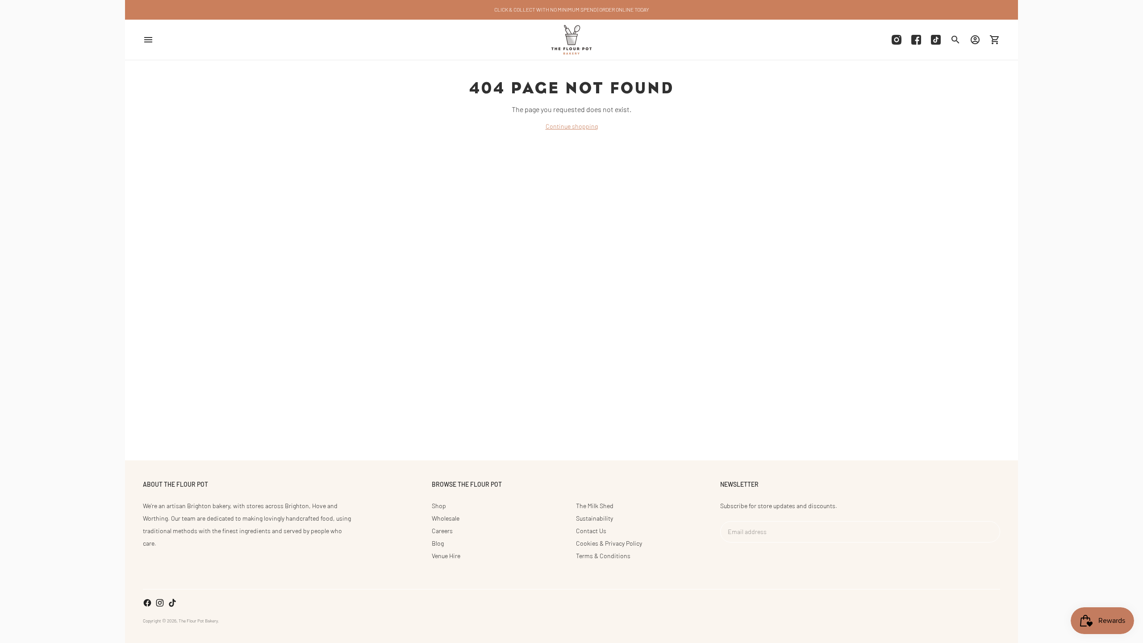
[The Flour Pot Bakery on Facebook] (147, 602)
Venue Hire (446, 555)
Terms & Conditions (603, 555)
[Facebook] (916, 40)
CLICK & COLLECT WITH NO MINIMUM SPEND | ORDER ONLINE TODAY (571, 9)
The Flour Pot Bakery (198, 620)
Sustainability (594, 518)
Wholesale (445, 518)
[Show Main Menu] (148, 40)
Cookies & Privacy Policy (609, 543)
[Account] (975, 40)
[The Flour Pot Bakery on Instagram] (159, 602)
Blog (438, 543)
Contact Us (591, 530)
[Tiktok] (936, 40)
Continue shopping (572, 126)
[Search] (955, 40)
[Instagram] (896, 40)
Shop (439, 505)
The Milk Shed (594, 505)
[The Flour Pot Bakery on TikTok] (172, 602)
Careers (442, 530)
